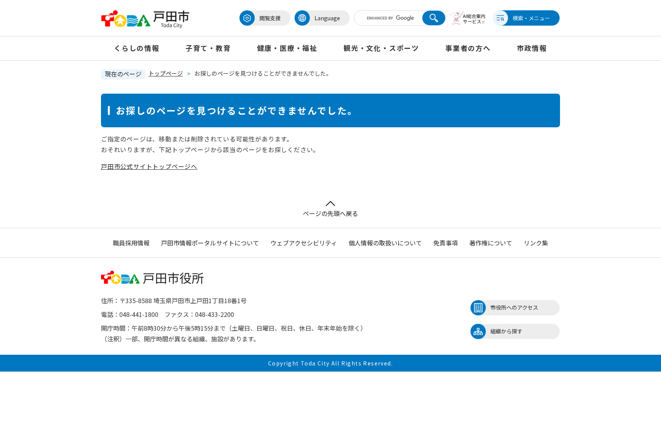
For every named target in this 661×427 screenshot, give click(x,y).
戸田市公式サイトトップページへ (149, 166)
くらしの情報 (137, 48)
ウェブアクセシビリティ (303, 242)
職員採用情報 (131, 242)
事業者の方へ (468, 48)
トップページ (165, 73)
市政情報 (532, 48)
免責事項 (445, 242)
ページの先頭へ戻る (330, 213)
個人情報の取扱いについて (385, 242)
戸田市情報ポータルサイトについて (210, 242)
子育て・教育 (208, 48)
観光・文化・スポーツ (381, 48)
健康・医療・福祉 (287, 48)
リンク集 (536, 242)
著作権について (490, 242)
